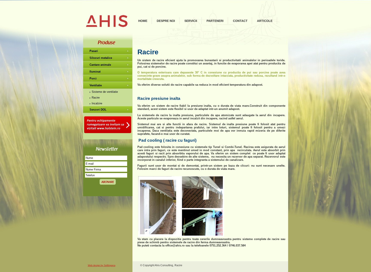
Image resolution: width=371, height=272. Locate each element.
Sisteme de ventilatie (105, 91)
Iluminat (95, 71)
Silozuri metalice (101, 57)
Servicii (190, 21)
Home (142, 21)
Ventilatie (96, 85)
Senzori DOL (98, 109)
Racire (96, 97)
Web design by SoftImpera (101, 265)
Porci (93, 78)
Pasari (94, 51)
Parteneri (215, 21)
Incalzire (97, 103)
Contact (240, 21)
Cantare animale (100, 64)
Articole (264, 21)
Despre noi (166, 21)
